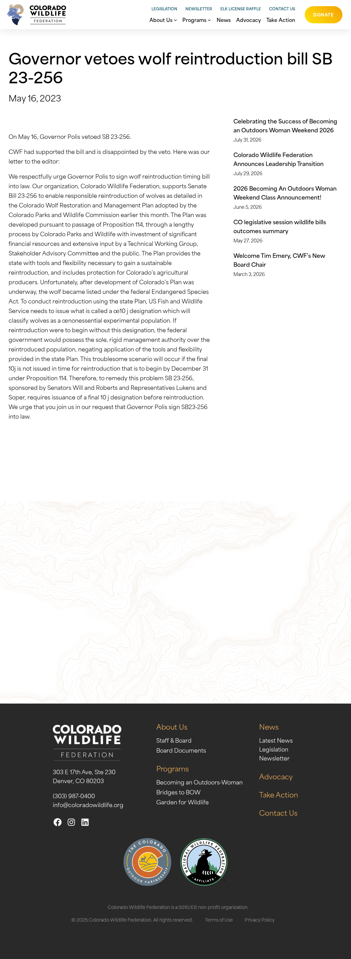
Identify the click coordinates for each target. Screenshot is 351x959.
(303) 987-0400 (74, 795)
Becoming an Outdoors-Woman (199, 781)
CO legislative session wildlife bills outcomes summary (279, 226)
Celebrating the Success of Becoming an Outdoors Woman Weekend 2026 (285, 125)
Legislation (164, 8)
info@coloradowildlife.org (88, 804)
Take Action (278, 794)
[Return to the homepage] (34, 14)
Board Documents (181, 749)
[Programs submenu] (209, 19)
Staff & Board (174, 739)
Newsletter (198, 8)
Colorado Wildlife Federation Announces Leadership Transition (278, 159)
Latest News (276, 739)
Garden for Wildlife (182, 801)
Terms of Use (219, 919)
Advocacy (276, 776)
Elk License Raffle (240, 8)
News (269, 726)
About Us (171, 726)
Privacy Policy (260, 919)
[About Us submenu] (175, 19)
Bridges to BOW (178, 791)
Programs (172, 768)
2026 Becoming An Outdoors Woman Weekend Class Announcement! (285, 192)
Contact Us (282, 8)
